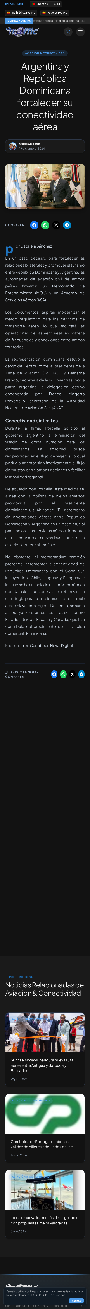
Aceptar (76, 1300)
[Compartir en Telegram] (67, 225)
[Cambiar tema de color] (68, 31)
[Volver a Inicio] (22, 32)
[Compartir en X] (56, 225)
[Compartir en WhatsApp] (45, 225)
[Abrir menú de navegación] (80, 31)
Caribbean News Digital (51, 645)
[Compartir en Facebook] (34, 225)
